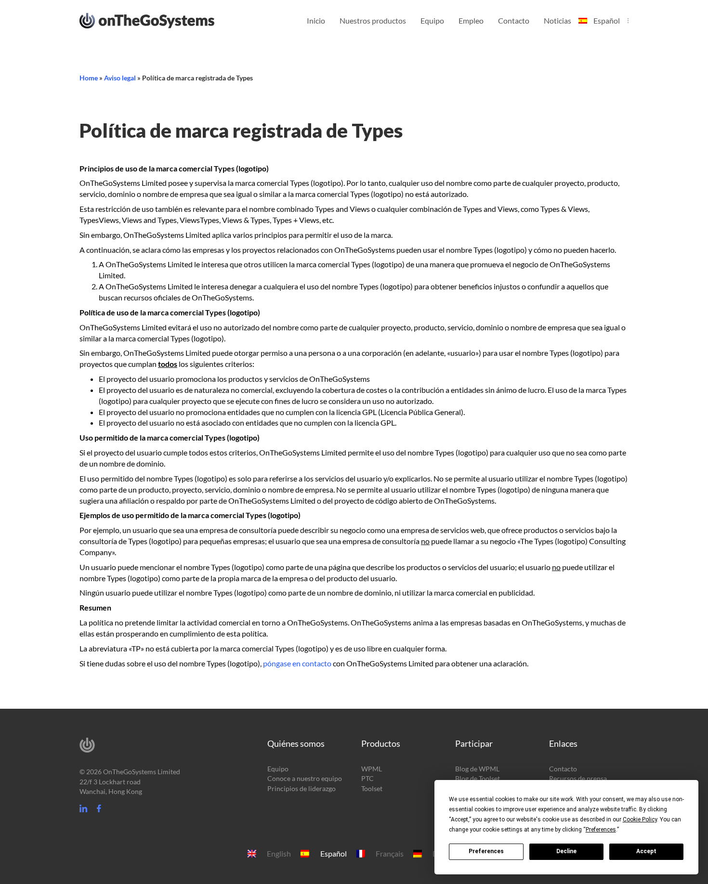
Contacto (513, 20)
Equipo (432, 20)
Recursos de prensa (578, 778)
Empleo (471, 20)
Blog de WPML (477, 769)
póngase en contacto (297, 663)
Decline (566, 851)
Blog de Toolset (477, 778)
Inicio (316, 20)
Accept (646, 851)
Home (88, 78)
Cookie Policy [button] (640, 819)
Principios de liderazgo (301, 788)
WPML (371, 769)
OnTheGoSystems (164, 20)
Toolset (371, 788)
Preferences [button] (601, 829)
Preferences (486, 851)
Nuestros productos (373, 20)
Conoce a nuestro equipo (304, 778)
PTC (367, 778)
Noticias (557, 20)
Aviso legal (120, 78)
